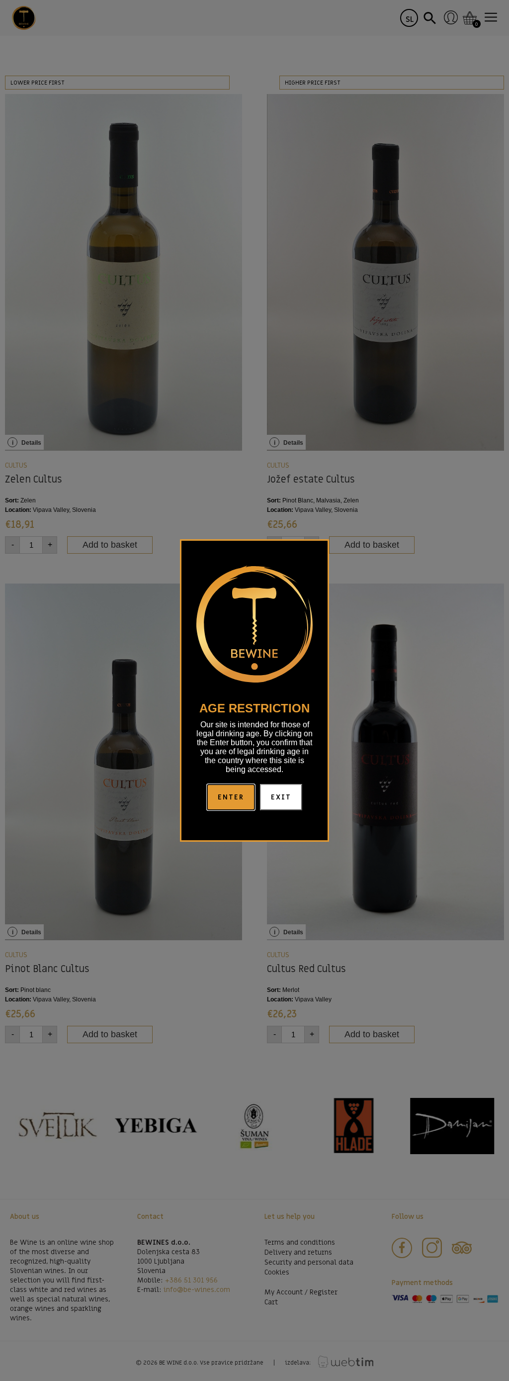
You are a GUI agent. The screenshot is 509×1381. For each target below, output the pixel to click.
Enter (231, 797)
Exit (281, 797)
